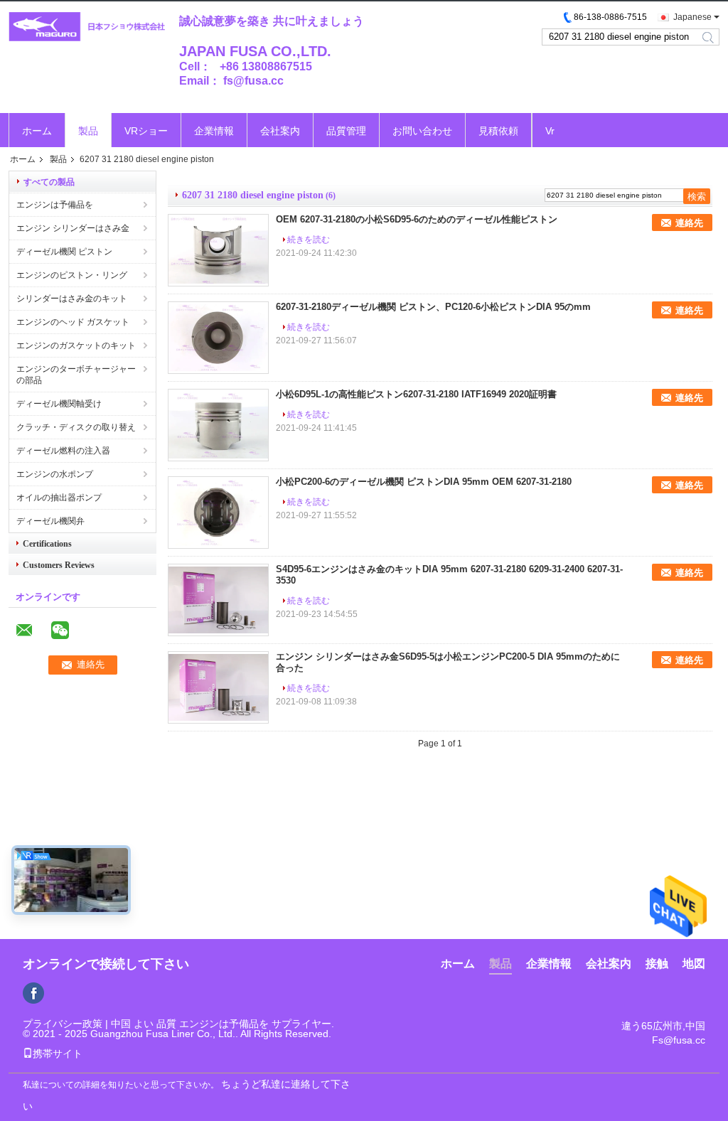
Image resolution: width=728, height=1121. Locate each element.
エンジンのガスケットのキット (76, 345)
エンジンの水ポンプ (54, 474)
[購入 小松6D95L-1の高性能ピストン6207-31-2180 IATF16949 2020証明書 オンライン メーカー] (218, 425)
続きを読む (308, 240)
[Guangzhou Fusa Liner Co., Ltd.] (87, 27)
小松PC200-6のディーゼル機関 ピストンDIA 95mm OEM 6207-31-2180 (424, 481)
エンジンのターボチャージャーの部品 (76, 374)
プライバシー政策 (62, 1023)
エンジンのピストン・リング (71, 275)
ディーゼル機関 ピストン (64, 252)
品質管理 (346, 130)
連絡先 (689, 223)
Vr (550, 130)
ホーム (37, 130)
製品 (88, 130)
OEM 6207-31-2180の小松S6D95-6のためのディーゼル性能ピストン (416, 219)
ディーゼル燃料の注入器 (63, 451)
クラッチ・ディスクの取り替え (76, 427)
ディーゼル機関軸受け (59, 404)
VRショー (146, 130)
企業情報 (214, 130)
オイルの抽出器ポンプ (59, 498)
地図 (693, 964)
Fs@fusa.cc (678, 1040)
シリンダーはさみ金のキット (71, 299)
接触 (657, 964)
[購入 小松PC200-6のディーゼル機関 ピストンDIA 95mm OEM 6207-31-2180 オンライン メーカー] (218, 512)
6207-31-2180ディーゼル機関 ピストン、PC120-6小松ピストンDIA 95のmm (433, 306)
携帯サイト (57, 1053)
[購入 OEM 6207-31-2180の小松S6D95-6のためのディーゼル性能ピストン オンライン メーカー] (218, 250)
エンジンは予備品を (54, 205)
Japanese (692, 17)
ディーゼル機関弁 (50, 521)
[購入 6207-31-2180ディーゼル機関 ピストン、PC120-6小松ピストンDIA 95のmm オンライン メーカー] (218, 337)
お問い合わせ (422, 130)
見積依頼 (498, 130)
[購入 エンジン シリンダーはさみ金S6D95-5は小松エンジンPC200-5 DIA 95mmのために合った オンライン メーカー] (218, 687)
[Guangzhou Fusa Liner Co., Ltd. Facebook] (33, 993)
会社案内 (280, 130)
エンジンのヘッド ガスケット (72, 322)
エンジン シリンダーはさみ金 (72, 228)
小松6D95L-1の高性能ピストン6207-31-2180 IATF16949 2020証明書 (416, 394)
